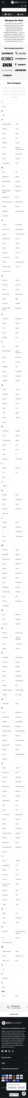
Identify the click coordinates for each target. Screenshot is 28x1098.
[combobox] (14, 10)
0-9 (15, 97)
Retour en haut (14, 1014)
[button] (25, 6)
